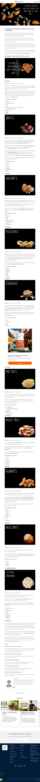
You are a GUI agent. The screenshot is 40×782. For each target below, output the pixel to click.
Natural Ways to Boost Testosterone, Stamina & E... (28, 714)
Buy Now (20, 363)
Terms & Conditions (13, 753)
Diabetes (21, 747)
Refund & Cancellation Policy (14, 748)
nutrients (22, 503)
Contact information (37, 779)
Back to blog (21, 693)
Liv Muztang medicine (12, 152)
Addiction (22, 750)
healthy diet (27, 53)
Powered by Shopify (15, 778)
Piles (21, 752)
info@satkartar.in (34, 760)
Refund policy (21, 778)
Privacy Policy (12, 751)
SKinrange (18, 157)
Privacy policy (26, 778)
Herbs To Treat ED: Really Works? (9, 713)
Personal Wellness (23, 757)
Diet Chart (12, 759)
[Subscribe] (28, 739)
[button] (1, 1)
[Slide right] (22, 728)
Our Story (12, 762)
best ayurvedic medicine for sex (28, 155)
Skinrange (10, 778)
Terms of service (32, 778)
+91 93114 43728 (35, 758)
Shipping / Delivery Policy (13, 757)
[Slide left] (18, 728)
